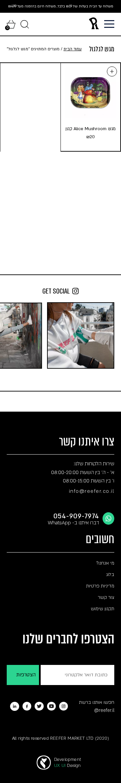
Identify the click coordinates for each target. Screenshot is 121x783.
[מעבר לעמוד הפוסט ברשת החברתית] (80, 335)
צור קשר (106, 597)
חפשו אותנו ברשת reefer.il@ (96, 706)
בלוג (110, 574)
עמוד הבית (73, 49)
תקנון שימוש (102, 609)
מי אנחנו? (105, 563)
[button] (112, 71)
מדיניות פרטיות (100, 586)
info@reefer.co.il (92, 491)
